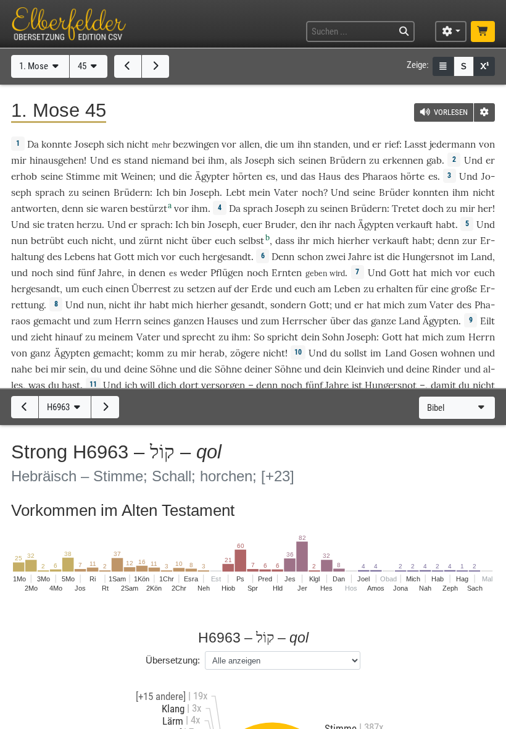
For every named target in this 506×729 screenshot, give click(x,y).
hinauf (68, 337)
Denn (283, 257)
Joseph (89, 144)
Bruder (280, 224)
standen (330, 144)
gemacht (52, 321)
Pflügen (226, 273)
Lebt (236, 192)
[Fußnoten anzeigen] (484, 66)
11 (93, 384)
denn (72, 208)
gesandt (248, 305)
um (287, 144)
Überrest (151, 289)
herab (212, 353)
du (96, 369)
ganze (383, 321)
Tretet (406, 208)
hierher (354, 241)
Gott (124, 257)
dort (189, 385)
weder (193, 273)
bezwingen (196, 144)
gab (434, 160)
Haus (329, 176)
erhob (24, 176)
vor (181, 208)
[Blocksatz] (443, 66)
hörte (412, 176)
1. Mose (34, 66)
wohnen (458, 353)
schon (310, 257)
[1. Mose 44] (127, 66)
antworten (34, 208)
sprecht (198, 337)
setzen (201, 289)
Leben (347, 289)
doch (433, 208)
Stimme (83, 176)
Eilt (487, 321)
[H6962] (24, 407)
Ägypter (212, 176)
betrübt (47, 241)
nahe (21, 369)
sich (115, 144)
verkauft (414, 224)
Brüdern (348, 160)
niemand (170, 160)
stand (136, 160)
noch (312, 192)
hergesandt (226, 257)
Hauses (222, 321)
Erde (261, 289)
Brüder (394, 192)
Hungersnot (428, 257)
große (464, 289)
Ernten (287, 273)
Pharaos (379, 176)
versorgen (223, 385)
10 (298, 352)
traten (60, 224)
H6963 (59, 407)
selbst (251, 241)
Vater (286, 192)
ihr (140, 305)
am (324, 289)
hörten (247, 176)
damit (443, 385)
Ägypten (376, 224)
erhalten (394, 289)
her (485, 208)
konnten (431, 192)
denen (152, 273)
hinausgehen (57, 160)
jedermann (452, 144)
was (36, 385)
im (462, 257)
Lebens (79, 257)
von (487, 144)
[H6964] (104, 407)
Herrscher (304, 321)
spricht (282, 337)
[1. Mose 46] (155, 66)
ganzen (188, 321)
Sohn (333, 337)
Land (481, 257)
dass (284, 241)
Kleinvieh (364, 369)
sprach (50, 192)
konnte (56, 144)
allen (249, 144)
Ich (163, 192)
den (309, 224)
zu (73, 192)
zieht (41, 337)
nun (19, 241)
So (259, 337)
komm (150, 353)
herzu (89, 224)
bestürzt (148, 208)
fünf (86, 273)
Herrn (128, 321)
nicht (137, 144)
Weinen (137, 176)
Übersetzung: (173, 660)
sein (77, 369)
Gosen (424, 353)
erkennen (403, 160)
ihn (304, 144)
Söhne (163, 369)
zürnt (151, 241)
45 (83, 66)
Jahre (359, 257)
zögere (245, 353)
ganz (40, 353)
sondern (288, 305)
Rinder (446, 369)
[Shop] (482, 32)
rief (391, 144)
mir (19, 160)
